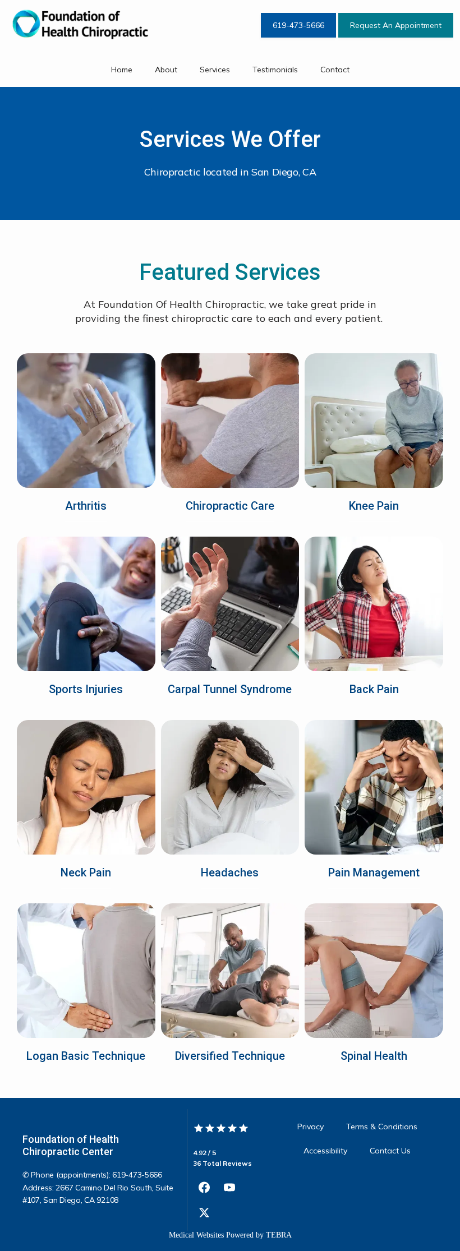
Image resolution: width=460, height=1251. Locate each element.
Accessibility (325, 1151)
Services (215, 69)
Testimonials (275, 69)
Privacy (310, 1126)
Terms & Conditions (381, 1126)
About (166, 69)
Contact (334, 69)
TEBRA (279, 1235)
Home (121, 69)
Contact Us (390, 1151)
